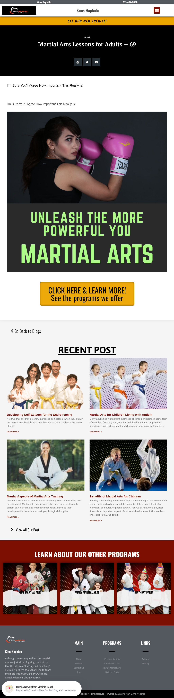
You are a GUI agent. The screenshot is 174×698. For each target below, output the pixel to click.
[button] (157, 10)
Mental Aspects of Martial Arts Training (35, 496)
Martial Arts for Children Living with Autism (121, 414)
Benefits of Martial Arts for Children (115, 496)
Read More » (13, 432)
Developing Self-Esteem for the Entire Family (39, 414)
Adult (87, 37)
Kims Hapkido (88, 10)
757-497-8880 (130, 2)
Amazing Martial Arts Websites (131, 694)
